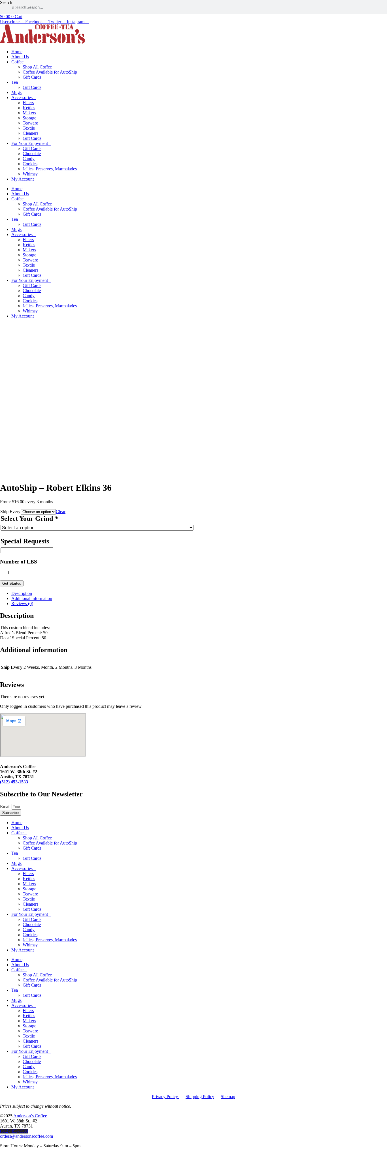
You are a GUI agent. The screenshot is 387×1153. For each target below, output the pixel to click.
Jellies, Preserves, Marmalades (50, 168)
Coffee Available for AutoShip (50, 72)
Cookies (30, 163)
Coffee (17, 61)
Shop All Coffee (37, 67)
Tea (14, 82)
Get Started (11, 583)
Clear (60, 511)
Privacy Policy (165, 1096)
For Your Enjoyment (29, 143)
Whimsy (30, 174)
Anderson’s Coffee (30, 1115)
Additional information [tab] (31, 598)
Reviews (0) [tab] (22, 603)
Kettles (29, 107)
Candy (29, 158)
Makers (29, 112)
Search (6, 2)
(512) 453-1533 (14, 781)
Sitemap (228, 1096)
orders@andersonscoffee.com (26, 1136)
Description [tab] (21, 593)
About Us (20, 56)
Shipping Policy (200, 1096)
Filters (28, 102)
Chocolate (32, 153)
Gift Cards (32, 77)
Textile (29, 128)
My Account (22, 179)
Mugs (16, 92)
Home (16, 51)
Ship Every (10, 511)
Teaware (30, 123)
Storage (29, 117)
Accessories (22, 97)
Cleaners (30, 133)
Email (6, 806)
